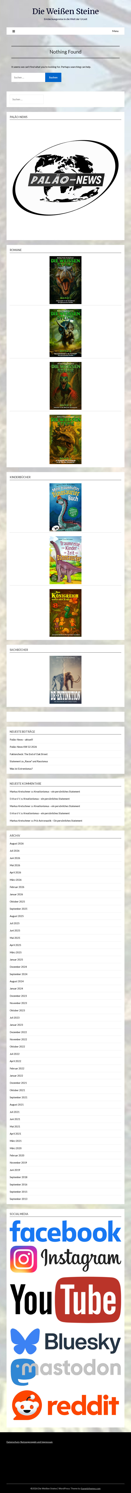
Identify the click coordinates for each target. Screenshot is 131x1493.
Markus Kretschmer (20, 791)
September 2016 (18, 1184)
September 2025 (18, 908)
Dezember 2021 (18, 1082)
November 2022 (18, 1039)
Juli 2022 (14, 1053)
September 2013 (18, 1198)
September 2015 (18, 1191)
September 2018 (18, 1177)
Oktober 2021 (17, 1090)
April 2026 (15, 872)
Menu (115, 30)
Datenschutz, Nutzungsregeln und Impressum (30, 1442)
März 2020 (16, 1148)
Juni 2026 (15, 858)
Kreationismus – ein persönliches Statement (57, 791)
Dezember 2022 (18, 1032)
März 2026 (16, 879)
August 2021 (17, 1104)
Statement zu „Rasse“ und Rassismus (29, 761)
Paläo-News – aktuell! (21, 739)
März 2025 (16, 952)
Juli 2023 (14, 1017)
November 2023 (18, 1003)
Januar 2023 (16, 1024)
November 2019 (18, 1162)
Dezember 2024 (18, 966)
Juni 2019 (15, 1169)
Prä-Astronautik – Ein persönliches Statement (58, 820)
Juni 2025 (15, 930)
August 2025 (17, 916)
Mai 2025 (15, 937)
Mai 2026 (15, 865)
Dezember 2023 (18, 995)
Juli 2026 (14, 850)
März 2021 (16, 1140)
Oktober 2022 (17, 1046)
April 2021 (15, 1133)
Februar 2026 (17, 887)
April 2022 (15, 1061)
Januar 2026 (16, 894)
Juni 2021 (15, 1119)
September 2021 (18, 1097)
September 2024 (18, 974)
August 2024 (17, 981)
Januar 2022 (16, 1075)
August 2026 (17, 843)
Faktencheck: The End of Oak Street (29, 754)
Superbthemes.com (90, 1488)
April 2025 (15, 945)
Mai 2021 (15, 1126)
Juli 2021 (14, 1111)
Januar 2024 (16, 988)
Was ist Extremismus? (21, 768)
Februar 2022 (17, 1068)
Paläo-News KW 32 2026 (23, 746)
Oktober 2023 (17, 1010)
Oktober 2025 (17, 901)
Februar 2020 (17, 1155)
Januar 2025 (16, 959)
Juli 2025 (14, 923)
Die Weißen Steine (65, 11)
